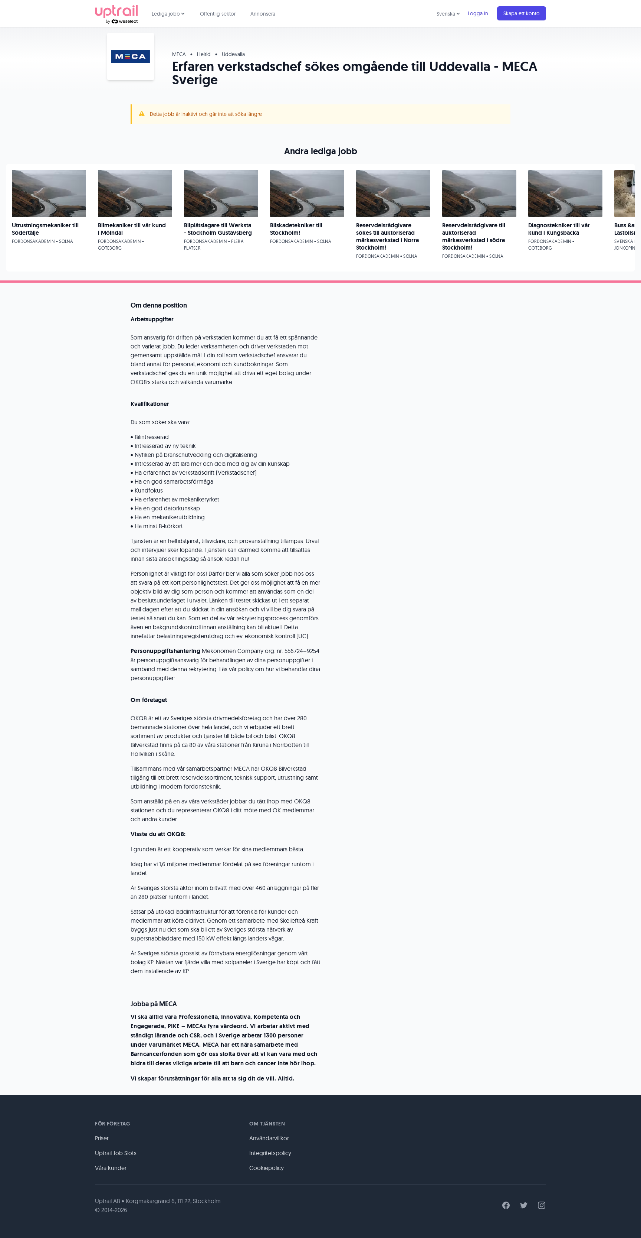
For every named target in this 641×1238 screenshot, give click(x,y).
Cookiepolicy (266, 1168)
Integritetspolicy (270, 1153)
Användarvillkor (269, 1138)
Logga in (478, 13)
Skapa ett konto (521, 13)
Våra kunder (110, 1168)
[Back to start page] (116, 13)
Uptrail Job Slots (116, 1153)
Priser (102, 1138)
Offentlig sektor (218, 13)
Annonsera (262, 13)
